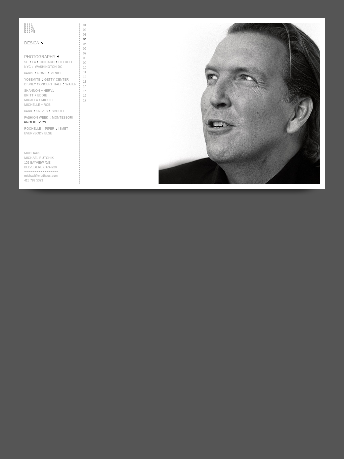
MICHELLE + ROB (37, 105)
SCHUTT (58, 111)
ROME (42, 73)
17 (84, 100)
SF (26, 62)
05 (84, 44)
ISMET (63, 128)
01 (84, 25)
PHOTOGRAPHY (40, 56)
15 (84, 91)
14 (84, 86)
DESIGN (32, 43)
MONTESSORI (62, 117)
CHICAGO (47, 62)
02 (84, 30)
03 (84, 34)
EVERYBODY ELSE (38, 133)
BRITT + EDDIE (35, 95)
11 (84, 72)
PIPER (49, 128)
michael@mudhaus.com (41, 175)
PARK (28, 111)
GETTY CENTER (56, 79)
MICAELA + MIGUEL (38, 100)
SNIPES (42, 111)
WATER (71, 84)
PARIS (28, 73)
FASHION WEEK (36, 117)
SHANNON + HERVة (39, 90)
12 (84, 77)
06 (84, 48)
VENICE (56, 73)
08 (84, 58)
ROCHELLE (32, 128)
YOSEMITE (32, 79)
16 (84, 95)
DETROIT (65, 62)
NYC (27, 67)
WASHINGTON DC (48, 67)
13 (84, 81)
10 (84, 67)
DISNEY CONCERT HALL (42, 84)
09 (84, 63)
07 (84, 53)
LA (34, 62)
